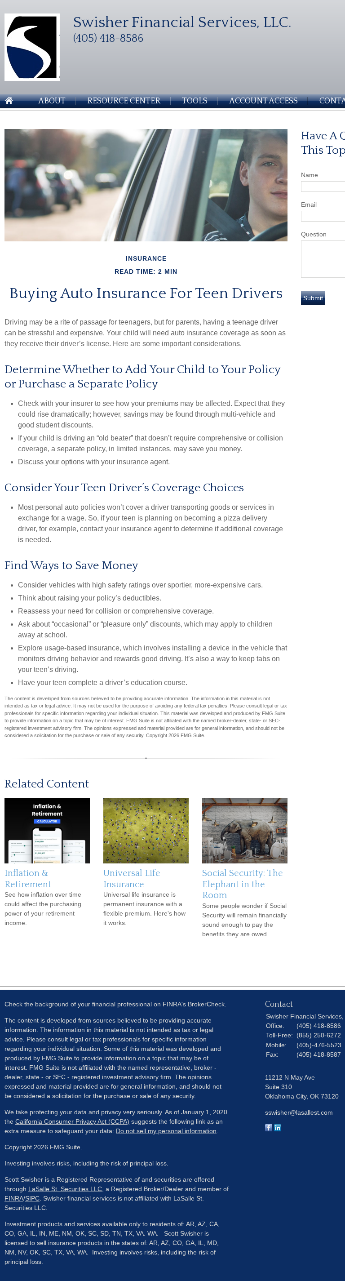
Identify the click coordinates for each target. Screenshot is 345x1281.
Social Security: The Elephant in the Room (242, 884)
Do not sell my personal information (166, 1130)
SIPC (32, 1198)
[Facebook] (268, 1129)
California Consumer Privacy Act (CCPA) (72, 1121)
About (52, 101)
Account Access (263, 101)
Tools (195, 101)
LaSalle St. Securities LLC (65, 1188)
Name (309, 174)
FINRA (13, 1198)
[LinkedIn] (277, 1129)
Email (309, 204)
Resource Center (123, 101)
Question (314, 234)
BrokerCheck (206, 1004)
